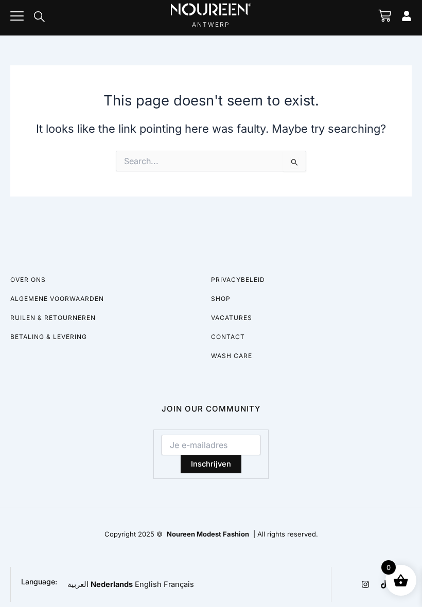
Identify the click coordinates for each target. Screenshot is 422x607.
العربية (78, 584)
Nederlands (112, 584)
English (148, 584)
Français (179, 584)
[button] (39, 17)
